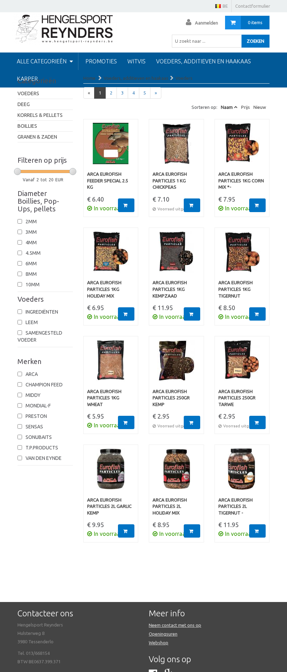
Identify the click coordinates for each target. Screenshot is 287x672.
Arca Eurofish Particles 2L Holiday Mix (170, 506)
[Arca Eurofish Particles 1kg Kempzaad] (176, 255)
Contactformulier (252, 6)
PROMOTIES (101, 61)
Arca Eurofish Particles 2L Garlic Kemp (109, 506)
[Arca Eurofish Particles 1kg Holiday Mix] (111, 255)
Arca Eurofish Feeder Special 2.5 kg (107, 180)
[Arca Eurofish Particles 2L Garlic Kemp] (111, 472)
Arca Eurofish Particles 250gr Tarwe (236, 398)
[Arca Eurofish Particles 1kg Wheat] (111, 364)
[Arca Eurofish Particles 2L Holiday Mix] (176, 472)
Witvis (136, 61)
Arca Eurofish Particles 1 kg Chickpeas (170, 180)
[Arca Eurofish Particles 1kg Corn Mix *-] (242, 147)
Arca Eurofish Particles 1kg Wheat (104, 398)
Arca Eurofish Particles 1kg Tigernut (235, 289)
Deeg (24, 104)
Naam (227, 107)
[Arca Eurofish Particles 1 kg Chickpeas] (176, 147)
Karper (27, 79)
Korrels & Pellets (40, 115)
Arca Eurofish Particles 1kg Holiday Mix (104, 289)
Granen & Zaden (37, 137)
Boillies (27, 126)
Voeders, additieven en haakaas (203, 61)
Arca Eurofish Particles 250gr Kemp (171, 398)
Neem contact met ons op (175, 625)
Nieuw (259, 107)
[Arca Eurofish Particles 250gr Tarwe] (242, 364)
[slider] (17, 171)
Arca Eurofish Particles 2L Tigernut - (235, 506)
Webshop (158, 642)
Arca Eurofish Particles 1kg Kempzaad (170, 289)
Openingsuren (163, 633)
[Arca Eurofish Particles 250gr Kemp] (176, 364)
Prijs (245, 107)
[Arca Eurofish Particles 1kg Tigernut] (242, 255)
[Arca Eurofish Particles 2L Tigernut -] (242, 472)
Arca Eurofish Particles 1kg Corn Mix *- (241, 180)
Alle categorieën (42, 61)
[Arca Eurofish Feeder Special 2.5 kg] (111, 147)
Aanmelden (206, 22)
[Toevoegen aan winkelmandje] (126, 205)
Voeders (28, 93)
